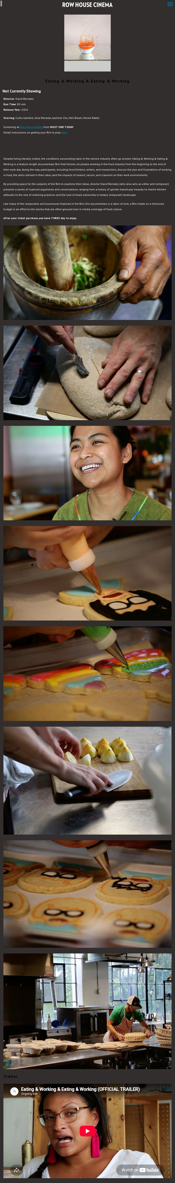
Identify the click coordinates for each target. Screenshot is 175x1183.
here (64, 132)
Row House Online (31, 127)
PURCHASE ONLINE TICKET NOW (41, 143)
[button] (170, 4)
